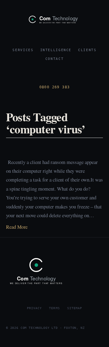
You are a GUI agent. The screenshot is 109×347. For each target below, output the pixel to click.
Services (22, 50)
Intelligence (56, 50)
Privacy (34, 308)
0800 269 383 (54, 87)
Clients (87, 50)
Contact (54, 59)
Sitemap (74, 308)
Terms (54, 308)
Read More (17, 227)
